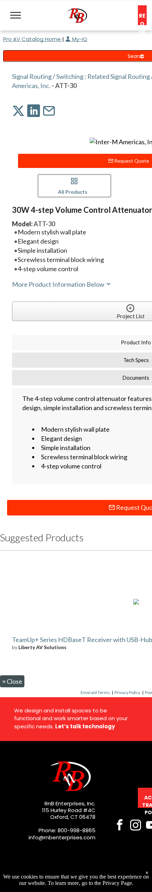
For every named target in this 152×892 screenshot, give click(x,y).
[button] (15, 15)
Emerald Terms (95, 692)
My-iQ (79, 39)
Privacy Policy (127, 692)
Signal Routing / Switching (47, 76)
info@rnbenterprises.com (62, 837)
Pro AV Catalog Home (32, 39)
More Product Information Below (58, 284)
